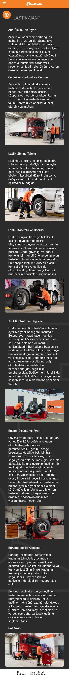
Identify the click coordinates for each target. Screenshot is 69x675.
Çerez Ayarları (34, 673)
